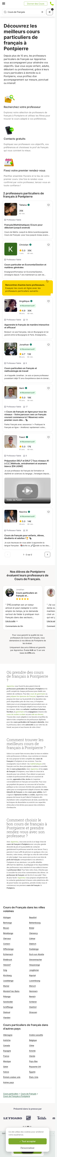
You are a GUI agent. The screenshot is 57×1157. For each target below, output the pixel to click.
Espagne (7, 1051)
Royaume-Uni (35, 1066)
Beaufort (33, 917)
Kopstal (32, 975)
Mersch (32, 986)
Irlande (32, 1056)
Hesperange (34, 965)
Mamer (6, 986)
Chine (31, 1045)
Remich (32, 996)
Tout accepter (28, 1141)
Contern (6, 944)
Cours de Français (28, 1094)
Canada (6, 1045)
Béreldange (8, 933)
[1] (25, 1126)
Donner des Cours (35, 3)
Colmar (32, 938)
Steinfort (33, 1007)
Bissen (6, 928)
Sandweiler (8, 1002)
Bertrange (7, 923)
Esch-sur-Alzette (36, 954)
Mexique (7, 1061)
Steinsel (6, 1012)
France (6, 1056)
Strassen (33, 1012)
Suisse (6, 1072)
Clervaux (7, 938)
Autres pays (8, 1082)
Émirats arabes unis (11, 1077)
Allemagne (7, 1035)
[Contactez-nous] (52, 3)
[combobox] (23, 12)
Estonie (32, 1051)
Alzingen (7, 917)
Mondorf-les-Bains (11, 991)
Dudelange (34, 949)
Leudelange (8, 980)
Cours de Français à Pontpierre (16, 1096)
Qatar (5, 1066)
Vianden (6, 1017)
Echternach (8, 954)
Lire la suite (10, 621)
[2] (28, 1126)
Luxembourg (34, 980)
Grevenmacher (35, 959)
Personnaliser (27, 1147)
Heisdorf (7, 965)
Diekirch (32, 944)
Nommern (33, 991)
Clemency (33, 933)
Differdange (8, 949)
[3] (30, 1126)
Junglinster (34, 970)
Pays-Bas (33, 1061)
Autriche (6, 1040)
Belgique (33, 1040)
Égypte (32, 1072)
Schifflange (8, 1007)
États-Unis (33, 1077)
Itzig (5, 970)
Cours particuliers (10, 1094)
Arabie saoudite (36, 1035)
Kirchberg (7, 975)
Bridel (31, 928)
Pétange (6, 996)
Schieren (33, 1002)
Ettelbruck (7, 959)
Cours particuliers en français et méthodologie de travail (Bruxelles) (26, 594)
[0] (23, 1126)
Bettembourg (35, 923)
